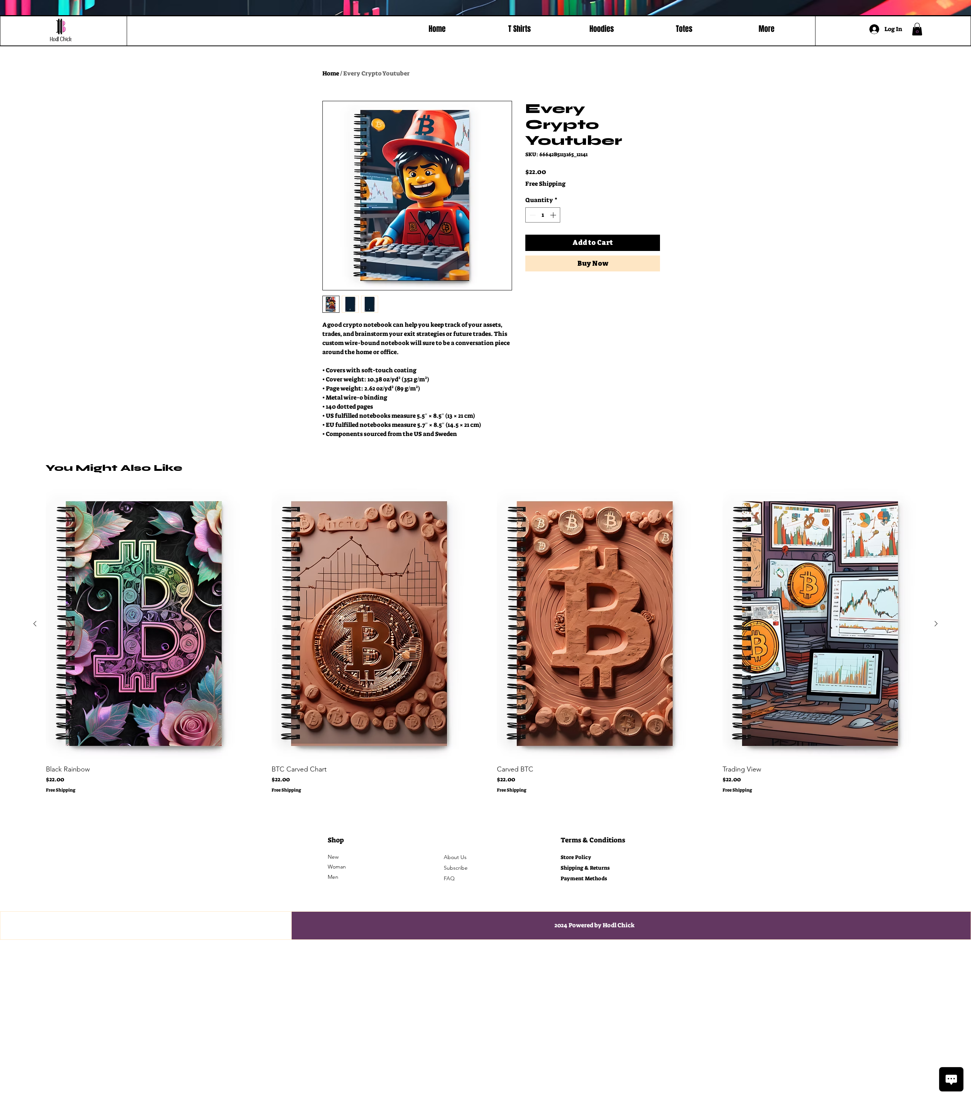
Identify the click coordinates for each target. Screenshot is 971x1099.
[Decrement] (531, 215)
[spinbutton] (542, 215)
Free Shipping (545, 184)
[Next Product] (936, 623)
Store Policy (576, 857)
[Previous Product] (34, 623)
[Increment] (553, 215)
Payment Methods (584, 878)
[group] (485, 640)
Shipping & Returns (585, 867)
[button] (917, 29)
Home (330, 73)
